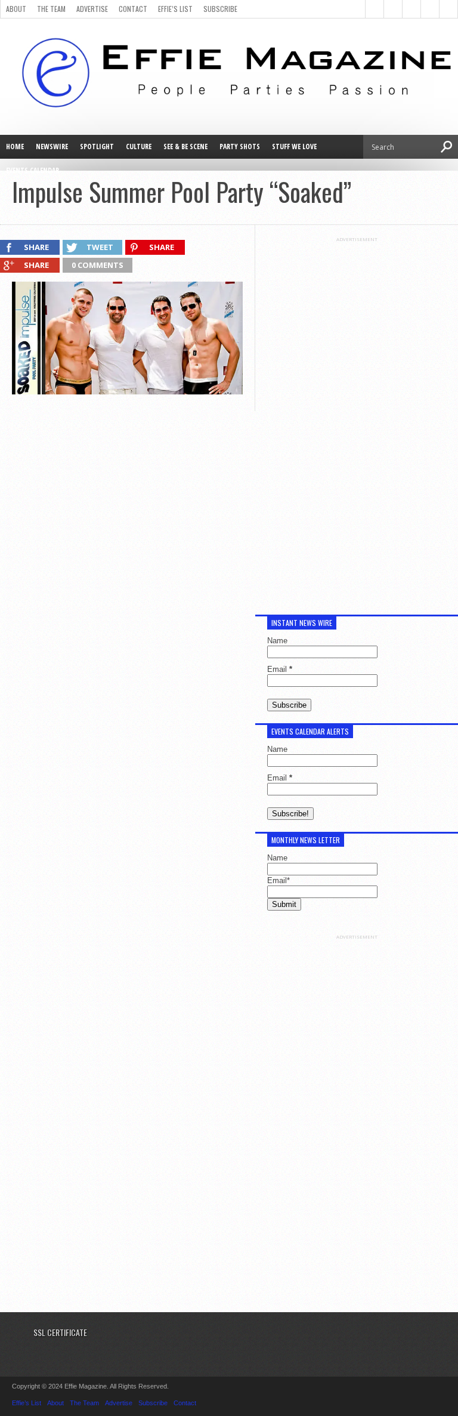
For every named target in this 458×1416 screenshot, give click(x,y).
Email (279, 669)
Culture (138, 146)
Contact (133, 9)
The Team (51, 9)
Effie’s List (175, 9)
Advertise (92, 9)
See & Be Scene (185, 146)
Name (277, 640)
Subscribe (220, 9)
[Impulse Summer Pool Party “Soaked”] (127, 391)
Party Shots (239, 146)
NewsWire (52, 146)
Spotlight (97, 146)
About (16, 9)
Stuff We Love (294, 146)
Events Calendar (32, 170)
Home (15, 146)
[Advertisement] (356, 421)
